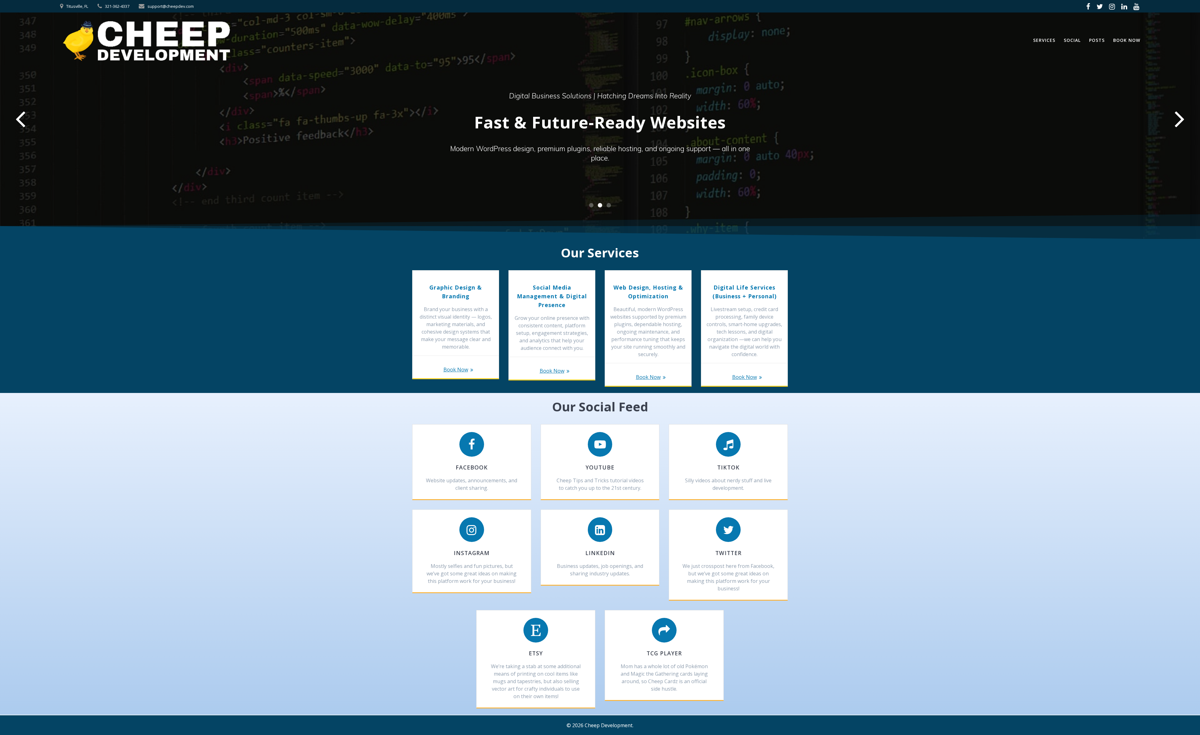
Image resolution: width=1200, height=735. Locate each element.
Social (1072, 40)
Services (1044, 40)
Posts (1097, 40)
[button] (591, 205)
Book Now (1126, 40)
